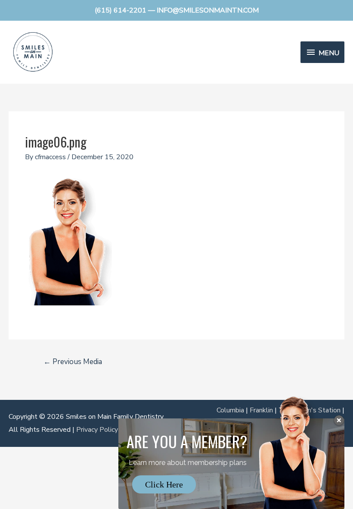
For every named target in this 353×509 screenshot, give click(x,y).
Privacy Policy (97, 429)
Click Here (164, 484)
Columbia (230, 410)
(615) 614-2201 (120, 10)
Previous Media (72, 362)
